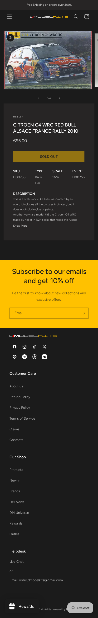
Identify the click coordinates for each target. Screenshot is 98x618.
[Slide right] (59, 98)
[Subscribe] (83, 313)
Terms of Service (22, 419)
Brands (15, 491)
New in (15, 480)
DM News (17, 502)
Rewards (16, 523)
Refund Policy (20, 397)
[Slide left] (38, 98)
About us (16, 386)
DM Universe (19, 513)
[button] (9, 16)
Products (16, 470)
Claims (15, 429)
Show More (20, 225)
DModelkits (45, 609)
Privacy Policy (20, 408)
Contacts (16, 440)
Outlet (14, 534)
